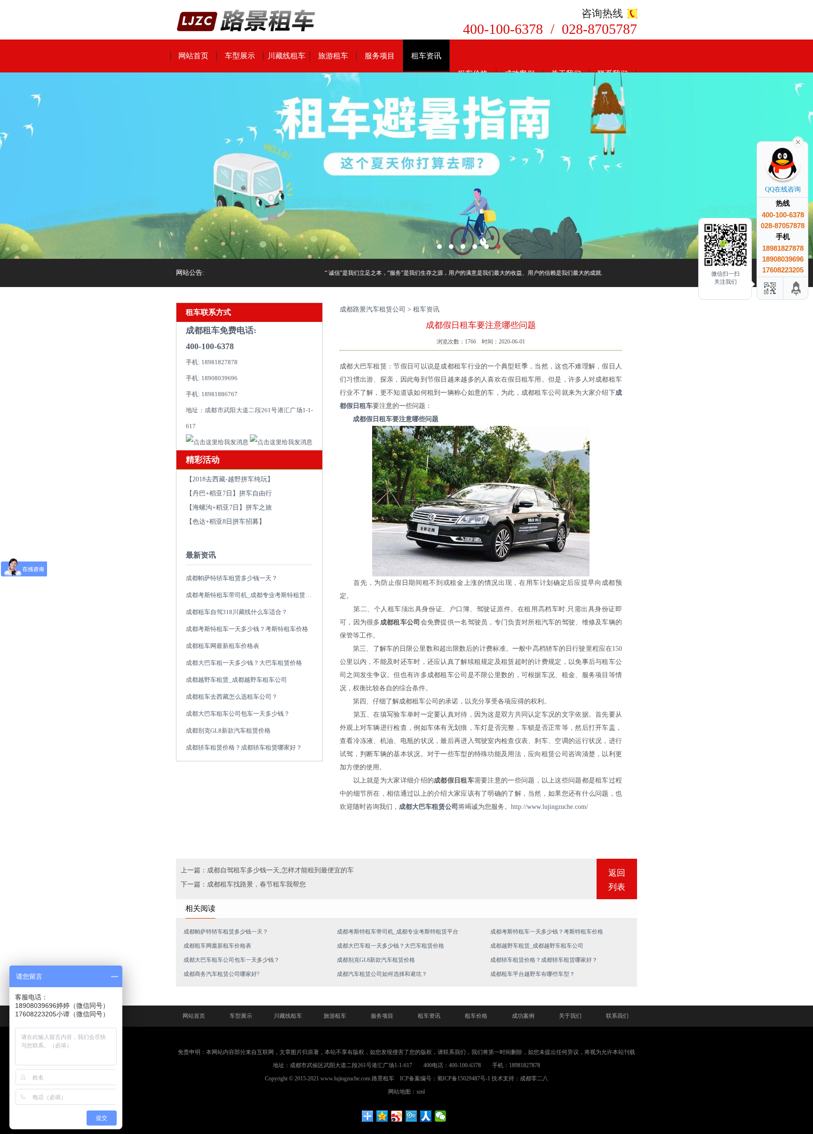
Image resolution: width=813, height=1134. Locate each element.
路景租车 (383, 1078)
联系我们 (617, 1016)
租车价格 (476, 1016)
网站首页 (193, 56)
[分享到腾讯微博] (411, 1116)
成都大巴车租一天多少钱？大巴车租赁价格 (244, 662)
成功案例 (523, 1016)
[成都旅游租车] (406, 165)
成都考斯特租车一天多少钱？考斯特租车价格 (247, 628)
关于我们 (570, 1016)
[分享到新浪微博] (397, 1116)
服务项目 (380, 56)
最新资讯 (201, 555)
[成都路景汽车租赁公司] (246, 21)
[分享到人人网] (426, 1116)
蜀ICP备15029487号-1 (463, 1078)
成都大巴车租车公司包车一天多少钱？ (238, 713)
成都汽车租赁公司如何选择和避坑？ (382, 974)
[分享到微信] (440, 1116)
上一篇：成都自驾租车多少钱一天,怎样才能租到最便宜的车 (267, 870)
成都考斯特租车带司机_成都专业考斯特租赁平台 (252, 595)
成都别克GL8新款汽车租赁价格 (228, 730)
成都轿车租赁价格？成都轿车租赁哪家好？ (244, 747)
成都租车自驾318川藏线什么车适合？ (236, 611)
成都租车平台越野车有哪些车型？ (532, 974)
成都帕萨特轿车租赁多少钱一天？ (232, 578)
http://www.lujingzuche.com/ (549, 806)
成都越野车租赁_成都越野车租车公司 (236, 679)
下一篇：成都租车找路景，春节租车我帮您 (243, 884)
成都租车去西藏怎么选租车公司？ (232, 696)
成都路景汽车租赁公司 (373, 309)
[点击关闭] (798, 141)
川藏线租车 (286, 56)
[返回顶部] (796, 288)
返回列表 (616, 880)
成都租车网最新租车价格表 (222, 645)
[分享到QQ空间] (382, 1116)
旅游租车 (333, 56)
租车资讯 (426, 56)
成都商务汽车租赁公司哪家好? (221, 974)
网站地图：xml (406, 1091)
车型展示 (240, 56)
